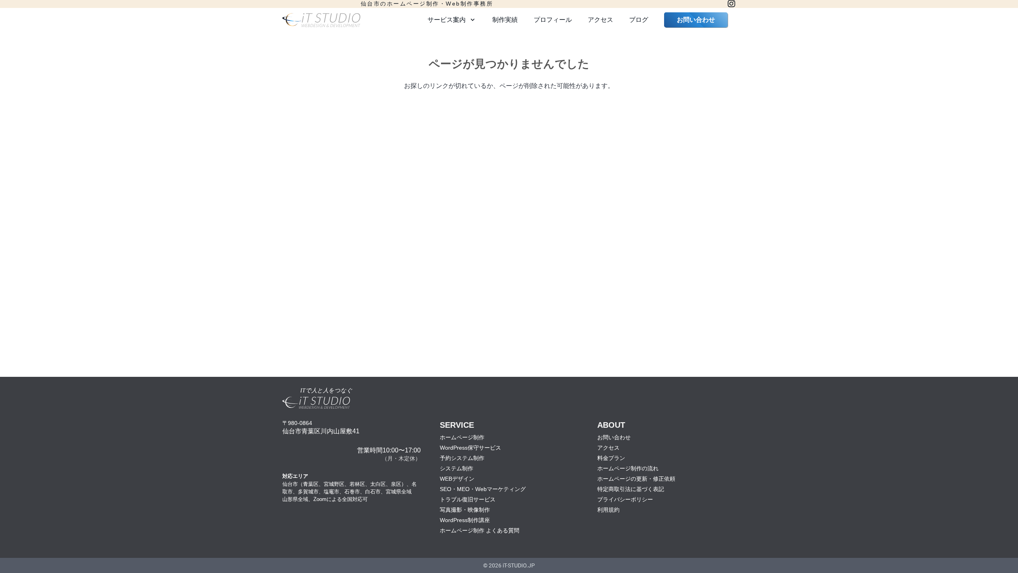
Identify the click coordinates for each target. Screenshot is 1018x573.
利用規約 (608, 510)
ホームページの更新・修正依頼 (636, 479)
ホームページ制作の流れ (628, 468)
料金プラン (611, 458)
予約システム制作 (462, 458)
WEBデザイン (457, 479)
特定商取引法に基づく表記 (630, 489)
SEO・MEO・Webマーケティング (483, 489)
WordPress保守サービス (470, 447)
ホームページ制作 (462, 437)
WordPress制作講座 (465, 520)
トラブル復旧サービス (467, 499)
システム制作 (456, 468)
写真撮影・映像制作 (465, 510)
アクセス (608, 447)
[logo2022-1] (321, 20)
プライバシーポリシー (625, 499)
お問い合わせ (614, 437)
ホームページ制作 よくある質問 (479, 530)
